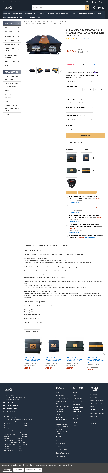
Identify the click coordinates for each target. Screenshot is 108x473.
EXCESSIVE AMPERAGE (12, 83)
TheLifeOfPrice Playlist (62, 453)
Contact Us (59, 415)
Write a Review (88, 39)
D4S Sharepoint (60, 456)
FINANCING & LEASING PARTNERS (89, 13)
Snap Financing (77, 419)
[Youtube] (8, 416)
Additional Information (48, 245)
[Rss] (11, 416)
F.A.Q (57, 392)
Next (61, 70)
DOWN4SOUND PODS (11, 76)
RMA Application (30, 13)
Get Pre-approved (71, 67)
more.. (92, 406)
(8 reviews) (79, 39)
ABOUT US (6, 13)
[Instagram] (15, 416)
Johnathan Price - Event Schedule (58, 13)
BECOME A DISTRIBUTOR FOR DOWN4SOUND (61, 431)
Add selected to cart (87, 192)
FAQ (73, 13)
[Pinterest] (82, 142)
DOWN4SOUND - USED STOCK (12, 110)
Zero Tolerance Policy (62, 398)
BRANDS (7, 27)
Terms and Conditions (62, 406)
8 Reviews (64, 245)
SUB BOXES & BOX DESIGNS (11, 56)
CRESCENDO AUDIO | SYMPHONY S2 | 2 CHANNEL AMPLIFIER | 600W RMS (53, 359)
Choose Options (74, 203)
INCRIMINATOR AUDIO (97, 400)
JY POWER (93, 423)
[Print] (74, 142)
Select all (71, 192)
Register (102, 2)
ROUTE (41, 13)
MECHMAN (8, 90)
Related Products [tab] (32, 331)
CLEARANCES (17, 13)
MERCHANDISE (10, 61)
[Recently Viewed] (94, 7)
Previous (26, 70)
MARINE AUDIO (10, 44)
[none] (43, 45)
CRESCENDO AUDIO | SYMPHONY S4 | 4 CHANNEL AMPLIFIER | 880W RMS (32, 359)
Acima (75, 422)
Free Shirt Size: (75, 86)
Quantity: (69, 126)
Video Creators (60, 443)
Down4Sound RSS (61, 450)
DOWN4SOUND (9, 79)
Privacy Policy (60, 395)
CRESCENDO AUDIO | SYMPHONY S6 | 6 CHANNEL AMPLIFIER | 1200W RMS (74, 359)
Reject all (18, 469)
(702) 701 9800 (10, 411)
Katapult (75, 416)
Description (30, 245)
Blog (57, 440)
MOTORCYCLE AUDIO (9, 50)
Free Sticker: (74, 99)
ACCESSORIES (9, 40)
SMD (6, 101)
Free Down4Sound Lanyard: (79, 107)
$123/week (96, 65)
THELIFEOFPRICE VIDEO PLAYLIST (14, 17)
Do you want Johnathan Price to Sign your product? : (82, 77)
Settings (7, 469)
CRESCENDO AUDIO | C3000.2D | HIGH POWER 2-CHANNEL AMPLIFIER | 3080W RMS (96, 360)
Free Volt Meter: (75, 115)
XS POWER (8, 94)
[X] (78, 142)
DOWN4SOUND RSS (34, 17)
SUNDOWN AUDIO (10, 87)
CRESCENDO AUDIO (11, 105)
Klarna (75, 425)
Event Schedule (60, 447)
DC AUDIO (8, 98)
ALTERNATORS (9, 36)
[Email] (71, 142)
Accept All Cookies (33, 469)
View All (7, 114)
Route (7, 66)
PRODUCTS (8, 32)
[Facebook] (67, 142)
